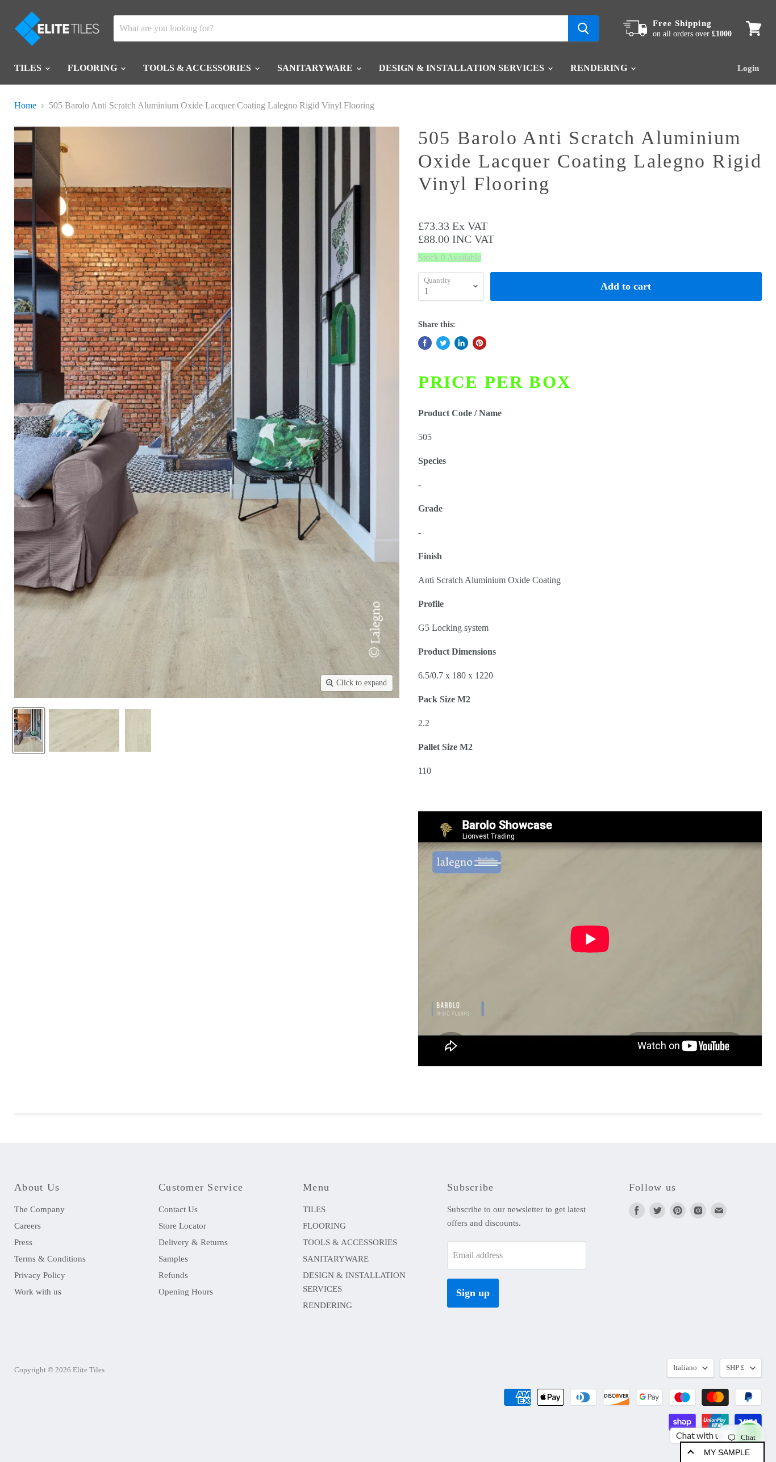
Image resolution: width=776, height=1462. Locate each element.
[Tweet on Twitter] (443, 343)
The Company (39, 1209)
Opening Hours (185, 1291)
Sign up (473, 1292)
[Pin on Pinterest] (479, 343)
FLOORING (93, 68)
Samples (173, 1258)
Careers (27, 1225)
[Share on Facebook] (425, 343)
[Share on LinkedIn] (461, 343)
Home (25, 105)
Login (748, 68)
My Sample (727, 1452)
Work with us (37, 1291)
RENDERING (599, 68)
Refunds (173, 1275)
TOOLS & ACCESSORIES (198, 68)
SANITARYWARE (316, 68)
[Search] (583, 28)
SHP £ (735, 1367)
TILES (29, 68)
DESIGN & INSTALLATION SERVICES (462, 68)
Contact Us (178, 1209)
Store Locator (182, 1225)
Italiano (685, 1367)
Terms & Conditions (50, 1258)
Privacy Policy (39, 1275)
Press (23, 1242)
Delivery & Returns (193, 1242)
